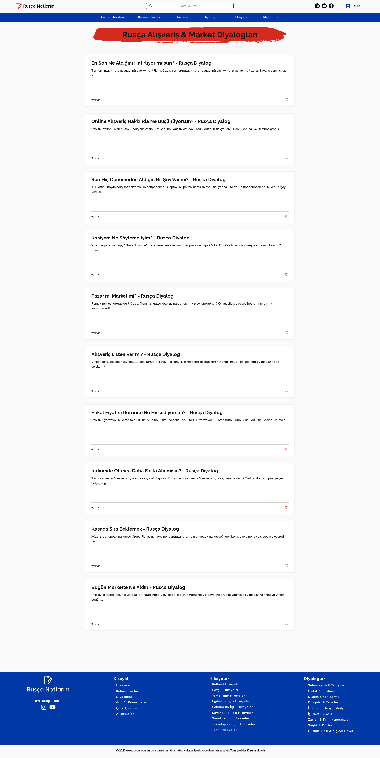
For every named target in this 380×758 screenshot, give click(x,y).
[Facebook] (331, 5)
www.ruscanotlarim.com (141, 750)
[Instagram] (317, 5)
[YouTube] (324, 5)
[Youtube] (52, 707)
